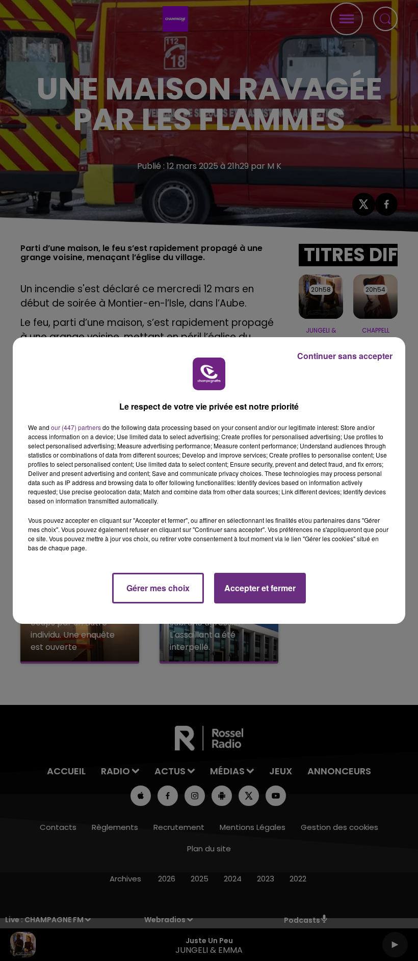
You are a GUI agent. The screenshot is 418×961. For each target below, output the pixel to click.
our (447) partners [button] (76, 427)
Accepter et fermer (260, 588)
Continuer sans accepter (345, 356)
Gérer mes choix (158, 588)
